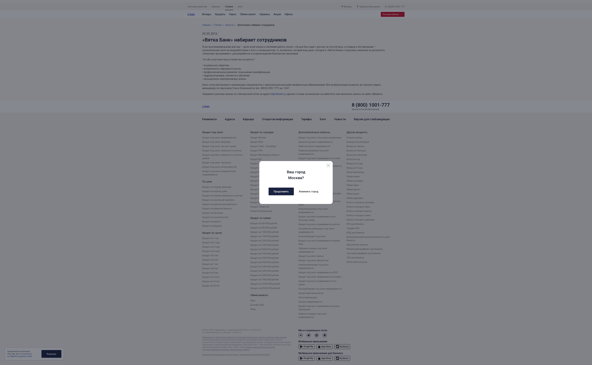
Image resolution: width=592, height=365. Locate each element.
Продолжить (281, 191)
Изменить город (308, 191)
